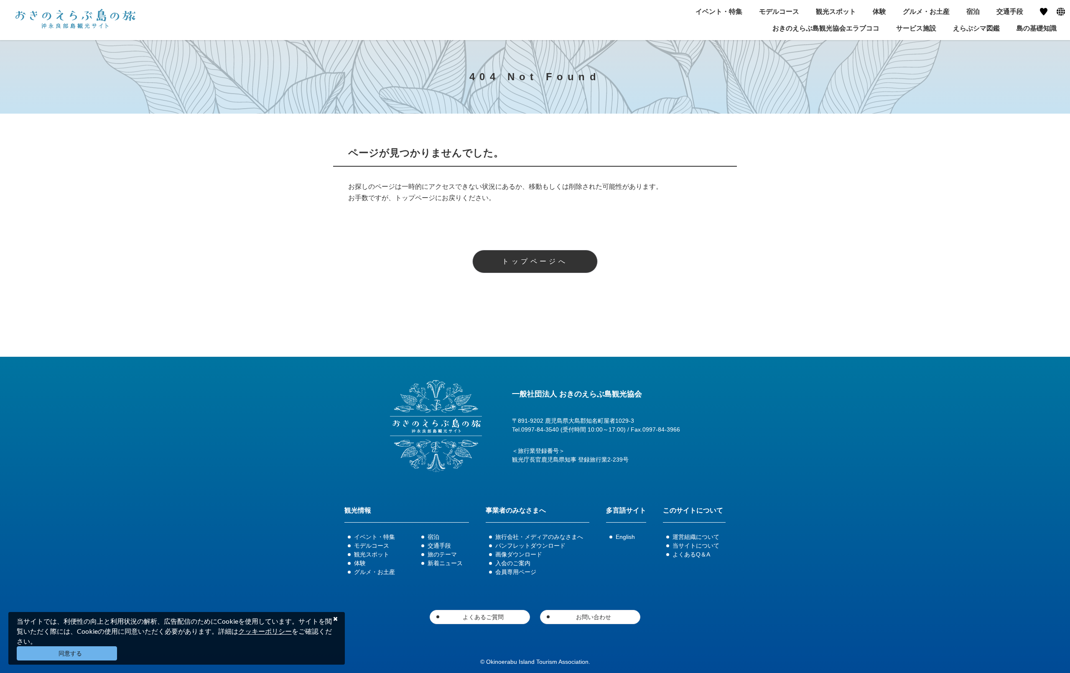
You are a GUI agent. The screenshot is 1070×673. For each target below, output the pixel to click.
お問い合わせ (593, 617)
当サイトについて (696, 545)
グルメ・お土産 (374, 572)
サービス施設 (916, 28)
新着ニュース (445, 563)
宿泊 (433, 536)
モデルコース (371, 545)
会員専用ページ (515, 572)
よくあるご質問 (483, 617)
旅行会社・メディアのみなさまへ (539, 536)
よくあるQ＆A (691, 554)
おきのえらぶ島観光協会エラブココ (825, 28)
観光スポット (371, 554)
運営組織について (696, 536)
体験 (360, 563)
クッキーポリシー (265, 631)
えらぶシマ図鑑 (976, 28)
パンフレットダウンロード (530, 545)
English (625, 536)
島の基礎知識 (1036, 28)
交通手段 (439, 545)
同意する (70, 653)
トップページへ (535, 261)
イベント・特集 (374, 536)
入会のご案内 (512, 563)
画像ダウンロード (518, 554)
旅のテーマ (442, 554)
